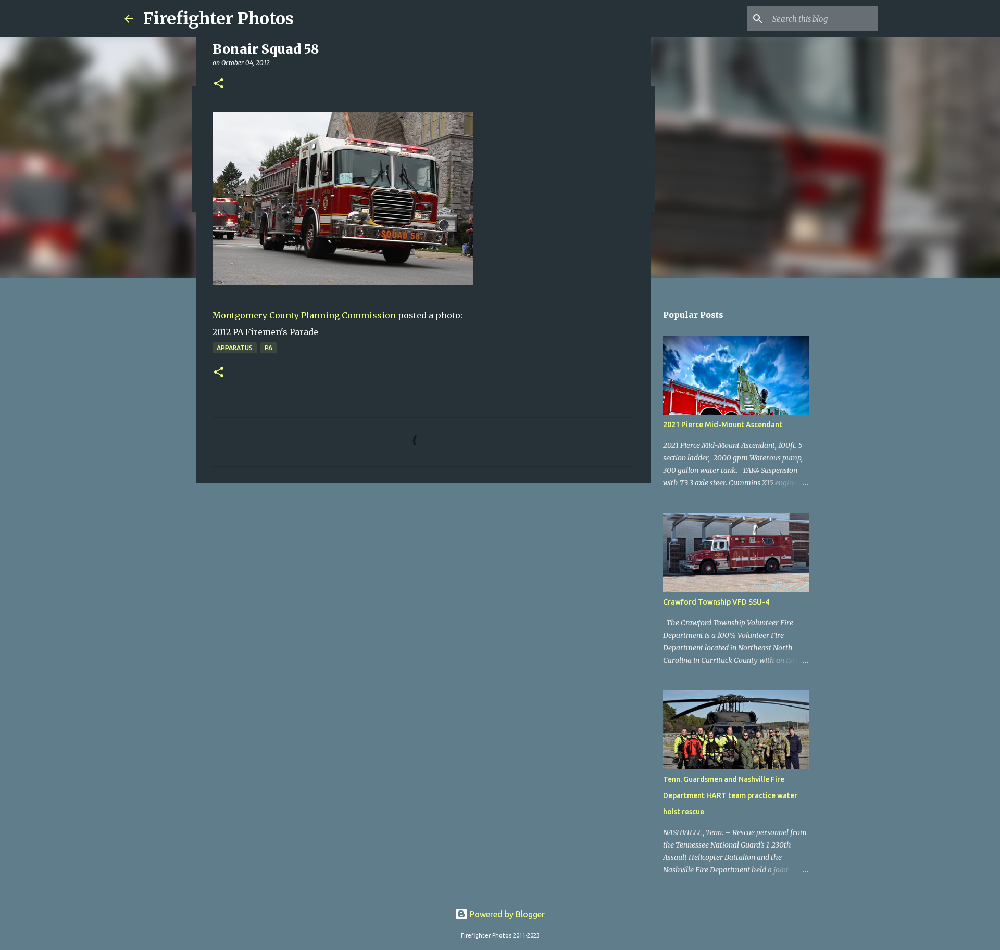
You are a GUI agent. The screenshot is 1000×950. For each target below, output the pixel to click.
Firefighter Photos (218, 18)
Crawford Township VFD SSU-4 (716, 602)
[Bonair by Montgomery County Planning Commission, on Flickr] (343, 282)
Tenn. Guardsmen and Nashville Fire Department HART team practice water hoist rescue (730, 795)
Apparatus (235, 347)
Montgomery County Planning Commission (304, 315)
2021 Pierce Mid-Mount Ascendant (722, 424)
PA (268, 347)
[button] (219, 84)
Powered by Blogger (506, 914)
